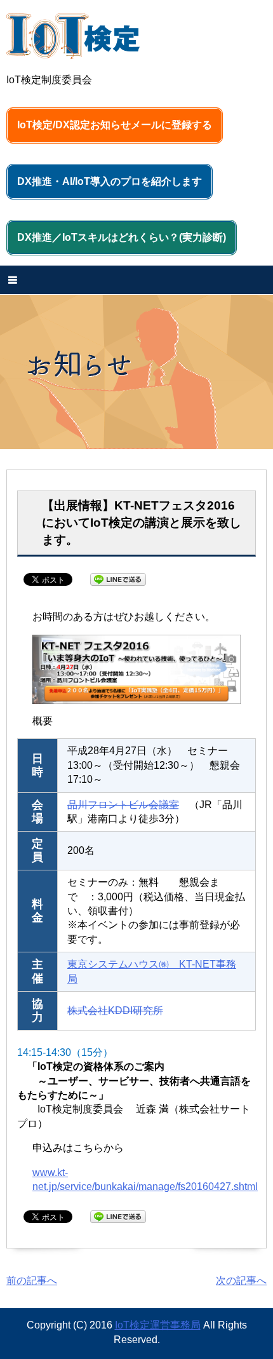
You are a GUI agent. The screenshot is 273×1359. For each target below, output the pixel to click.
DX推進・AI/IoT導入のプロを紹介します (109, 181)
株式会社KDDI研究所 (115, 1010)
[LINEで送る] (118, 578)
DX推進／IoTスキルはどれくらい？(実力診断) (121, 237)
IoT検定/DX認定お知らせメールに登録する (114, 124)
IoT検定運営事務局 (158, 1325)
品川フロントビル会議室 (123, 804)
